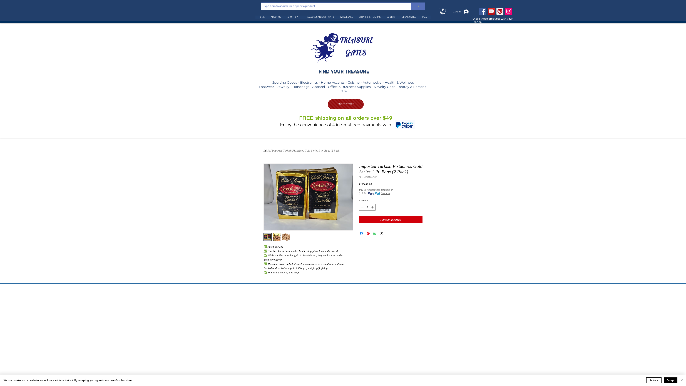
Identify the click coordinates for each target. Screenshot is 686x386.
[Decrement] (362, 207)
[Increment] (373, 207)
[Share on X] (382, 233)
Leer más (385, 193)
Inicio (267, 150)
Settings (653, 380)
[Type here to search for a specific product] (418, 6)
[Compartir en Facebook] (361, 233)
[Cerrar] (682, 380)
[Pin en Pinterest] (368, 233)
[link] (443, 11)
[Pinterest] (499, 11)
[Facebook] (482, 11)
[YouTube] (491, 11)
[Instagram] (508, 11)
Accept (670, 380)
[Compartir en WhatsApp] (375, 233)
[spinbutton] (367, 207)
